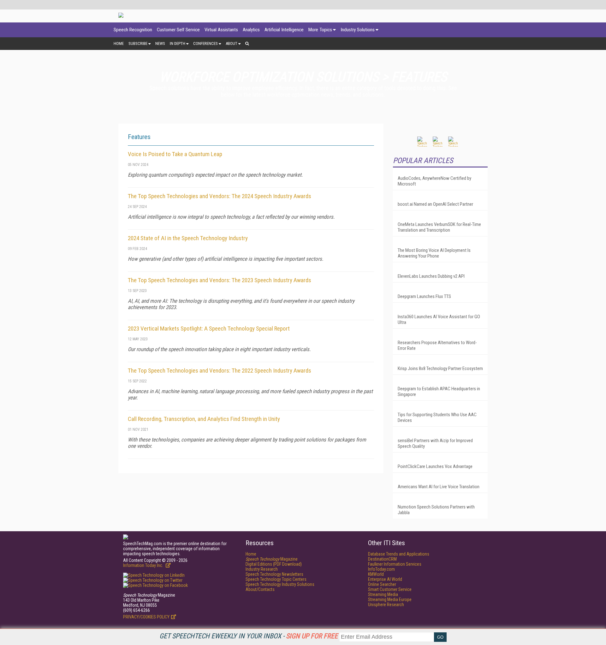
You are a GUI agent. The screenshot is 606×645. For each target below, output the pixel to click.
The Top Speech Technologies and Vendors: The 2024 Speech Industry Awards (219, 196)
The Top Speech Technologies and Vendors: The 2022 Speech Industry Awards (219, 370)
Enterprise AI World (385, 579)
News (160, 43)
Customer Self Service (178, 30)
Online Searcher (382, 584)
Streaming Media (383, 594)
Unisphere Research (386, 604)
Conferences (205, 43)
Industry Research (262, 569)
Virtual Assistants (221, 30)
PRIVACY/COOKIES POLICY (146, 616)
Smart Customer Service (390, 589)
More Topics (320, 30)
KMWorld (376, 574)
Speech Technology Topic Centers (276, 579)
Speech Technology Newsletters (274, 574)
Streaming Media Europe (390, 599)
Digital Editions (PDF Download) (274, 564)
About (231, 43)
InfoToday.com (381, 569)
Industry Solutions (358, 30)
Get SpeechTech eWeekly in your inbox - (248, 636)
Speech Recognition (133, 30)
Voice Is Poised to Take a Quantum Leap (175, 154)
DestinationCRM (382, 559)
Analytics (251, 30)
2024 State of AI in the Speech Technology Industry (188, 238)
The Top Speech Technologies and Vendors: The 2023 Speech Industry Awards (219, 280)
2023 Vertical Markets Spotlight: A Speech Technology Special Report (209, 328)
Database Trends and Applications (398, 554)
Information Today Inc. (143, 565)
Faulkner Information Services (394, 564)
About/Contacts (260, 589)
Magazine (272, 559)
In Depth (177, 43)
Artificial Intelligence (284, 30)
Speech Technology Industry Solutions (280, 584)
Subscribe (137, 43)
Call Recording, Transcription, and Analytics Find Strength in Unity (204, 419)
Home (119, 43)
